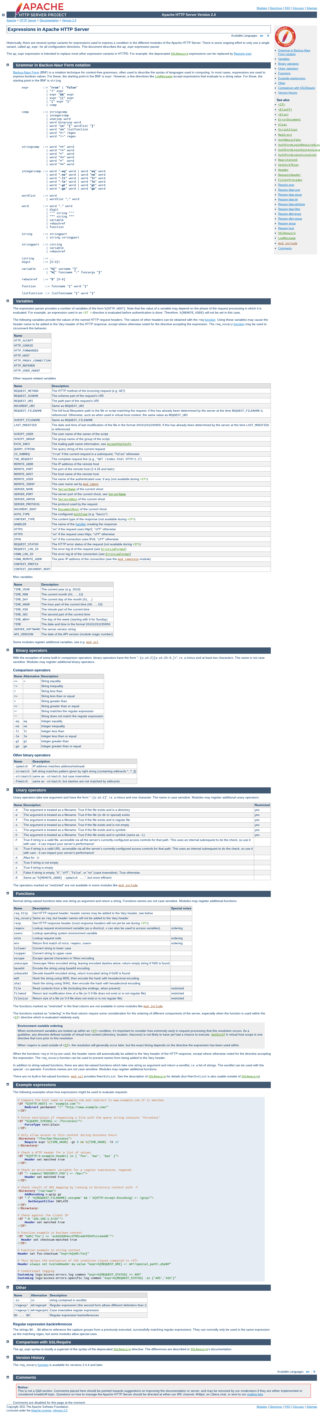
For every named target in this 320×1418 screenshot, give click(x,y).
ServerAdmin (67, 499)
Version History (287, 92)
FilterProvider (290, 180)
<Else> (283, 114)
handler (81, 524)
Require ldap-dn (288, 199)
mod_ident (91, 484)
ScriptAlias (287, 129)
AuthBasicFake (289, 140)
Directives (276, 8)
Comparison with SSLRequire (296, 88)
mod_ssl (92, 642)
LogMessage (287, 238)
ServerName (67, 489)
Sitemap (312, 8)
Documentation (49, 20)
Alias (282, 124)
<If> (281, 104)
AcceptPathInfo (119, 444)
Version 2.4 (69, 20)
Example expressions (291, 78)
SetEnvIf (218, 1034)
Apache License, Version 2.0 (49, 1410)
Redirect (285, 135)
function (210, 319)
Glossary (298, 8)
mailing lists (255, 1394)
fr (268, 35)
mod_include (287, 243)
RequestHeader (289, 175)
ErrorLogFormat (113, 549)
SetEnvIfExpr (288, 165)
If (16, 1017)
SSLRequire (179, 54)
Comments (285, 248)
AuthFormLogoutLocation (297, 155)
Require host (286, 228)
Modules (262, 8)
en (261, 35)
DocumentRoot (68, 509)
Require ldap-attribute (291, 204)
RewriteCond (287, 160)
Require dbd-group (289, 214)
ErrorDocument (289, 119)
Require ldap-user (289, 190)
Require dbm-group (290, 218)
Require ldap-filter (289, 209)
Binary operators (288, 63)
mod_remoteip (128, 559)
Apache (11, 20)
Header (283, 170)
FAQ (287, 8)
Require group (287, 223)
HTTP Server (28, 20)
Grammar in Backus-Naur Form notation (294, 52)
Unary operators (288, 68)
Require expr (242, 53)
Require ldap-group (290, 194)
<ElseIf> (285, 109)
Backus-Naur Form (26, 72)
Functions (284, 73)
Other (281, 83)
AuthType (81, 514)
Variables (284, 59)
